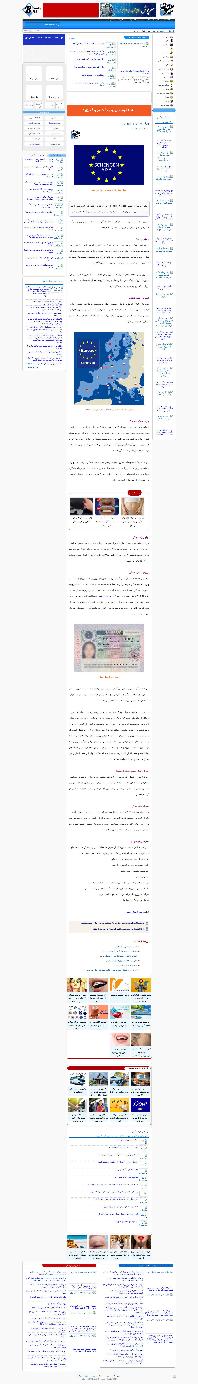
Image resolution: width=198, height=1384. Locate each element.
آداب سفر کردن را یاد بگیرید (126, 947)
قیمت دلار (56, 128)
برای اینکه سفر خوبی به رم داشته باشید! (89, 67)
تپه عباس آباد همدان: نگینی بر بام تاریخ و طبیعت (164, 264)
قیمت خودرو (56, 118)
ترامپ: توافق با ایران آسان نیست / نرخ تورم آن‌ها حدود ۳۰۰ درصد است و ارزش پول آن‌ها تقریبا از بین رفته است (123, 1309)
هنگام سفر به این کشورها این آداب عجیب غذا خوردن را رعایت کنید (112, 1184)
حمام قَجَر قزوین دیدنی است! (127, 1140)
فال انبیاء (34, 78)
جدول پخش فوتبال (33, 133)
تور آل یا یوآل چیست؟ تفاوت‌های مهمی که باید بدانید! (118, 1155)
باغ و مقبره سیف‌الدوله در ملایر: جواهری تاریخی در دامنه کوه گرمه (164, 192)
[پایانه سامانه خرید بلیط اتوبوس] (109, 110)
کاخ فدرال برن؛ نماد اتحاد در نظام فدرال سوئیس (164, 168)
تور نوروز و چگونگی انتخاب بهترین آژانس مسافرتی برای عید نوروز (111, 970)
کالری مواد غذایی (34, 128)
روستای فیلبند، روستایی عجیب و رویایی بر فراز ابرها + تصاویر (114, 1192)
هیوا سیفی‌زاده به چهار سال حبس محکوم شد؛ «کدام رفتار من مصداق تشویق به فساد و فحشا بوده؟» (46, 1279)
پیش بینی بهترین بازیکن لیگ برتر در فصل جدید (44, 363)
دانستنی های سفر (158, 31)
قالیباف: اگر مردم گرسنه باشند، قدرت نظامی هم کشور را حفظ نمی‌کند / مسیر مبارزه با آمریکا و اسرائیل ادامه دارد (44, 321)
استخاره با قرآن (54, 97)
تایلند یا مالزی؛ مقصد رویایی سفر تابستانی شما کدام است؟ (164, 310)
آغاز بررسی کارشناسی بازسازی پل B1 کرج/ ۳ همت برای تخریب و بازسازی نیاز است (44, 359)
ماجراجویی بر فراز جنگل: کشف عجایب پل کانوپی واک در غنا (164, 408)
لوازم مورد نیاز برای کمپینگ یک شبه (90, 59)
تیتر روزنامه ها (55, 144)
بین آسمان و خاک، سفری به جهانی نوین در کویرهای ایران (116, 1199)
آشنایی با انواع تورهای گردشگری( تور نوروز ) (120, 951)
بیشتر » (72, 38)
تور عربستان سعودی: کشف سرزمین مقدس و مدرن (164, 240)
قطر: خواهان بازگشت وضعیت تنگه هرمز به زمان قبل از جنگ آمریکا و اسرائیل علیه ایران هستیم (124, 1338)
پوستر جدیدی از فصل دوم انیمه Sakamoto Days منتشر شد (84, 1350)
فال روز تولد (39, 105)
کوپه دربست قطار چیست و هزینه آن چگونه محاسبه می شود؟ (39, 183)
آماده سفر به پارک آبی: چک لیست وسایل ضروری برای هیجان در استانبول (164, 335)
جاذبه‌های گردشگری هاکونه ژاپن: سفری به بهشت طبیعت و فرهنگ (164, 216)
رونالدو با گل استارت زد (57, 1303)
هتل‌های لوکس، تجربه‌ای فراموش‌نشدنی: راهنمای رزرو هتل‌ (39, 198)
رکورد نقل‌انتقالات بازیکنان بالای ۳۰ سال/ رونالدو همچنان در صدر (46, 302)
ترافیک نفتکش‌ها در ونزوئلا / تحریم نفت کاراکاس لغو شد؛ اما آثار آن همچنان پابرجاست (123, 1285)
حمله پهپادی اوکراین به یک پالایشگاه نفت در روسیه (124, 1303)
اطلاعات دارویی (34, 118)
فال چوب (49, 105)
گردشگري (170, 31)
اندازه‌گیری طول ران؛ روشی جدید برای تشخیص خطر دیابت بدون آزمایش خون (48, 1365)
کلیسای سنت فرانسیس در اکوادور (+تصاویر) (121, 1207)
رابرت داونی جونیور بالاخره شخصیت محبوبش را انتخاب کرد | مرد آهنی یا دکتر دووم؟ (48, 1273)
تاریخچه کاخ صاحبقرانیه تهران (126, 1221)
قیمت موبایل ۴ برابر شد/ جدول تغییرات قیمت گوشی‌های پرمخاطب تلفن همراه (125, 1292)
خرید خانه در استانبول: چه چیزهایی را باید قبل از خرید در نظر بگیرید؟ (39, 236)
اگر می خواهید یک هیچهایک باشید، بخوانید (121, 961)
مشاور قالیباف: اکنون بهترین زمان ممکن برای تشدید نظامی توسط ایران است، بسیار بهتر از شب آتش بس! (159, 1312)
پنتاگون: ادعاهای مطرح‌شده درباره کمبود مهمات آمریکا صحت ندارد (46, 308)
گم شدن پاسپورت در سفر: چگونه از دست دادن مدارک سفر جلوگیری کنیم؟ (38, 221)
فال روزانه (34, 97)
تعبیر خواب (28, 105)
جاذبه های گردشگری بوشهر (127, 1169)
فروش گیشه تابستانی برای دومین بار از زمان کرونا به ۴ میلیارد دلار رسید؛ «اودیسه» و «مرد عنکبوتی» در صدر (82, 1328)
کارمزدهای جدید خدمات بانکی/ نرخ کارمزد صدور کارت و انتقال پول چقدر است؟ (124, 1345)
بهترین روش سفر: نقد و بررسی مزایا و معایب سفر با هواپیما (38, 160)
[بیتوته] (32, 16)
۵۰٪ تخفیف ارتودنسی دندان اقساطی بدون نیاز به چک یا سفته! (118, 929)
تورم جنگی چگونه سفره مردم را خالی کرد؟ (126, 1350)
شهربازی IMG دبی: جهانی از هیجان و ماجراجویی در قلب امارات (164, 143)
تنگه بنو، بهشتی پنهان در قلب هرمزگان (164, 287)
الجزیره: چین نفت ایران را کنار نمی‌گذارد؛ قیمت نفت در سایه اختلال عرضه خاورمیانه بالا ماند (44, 329)
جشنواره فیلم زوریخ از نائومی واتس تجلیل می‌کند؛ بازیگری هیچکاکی (82, 1307)
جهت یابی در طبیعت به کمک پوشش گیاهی (88, 43)
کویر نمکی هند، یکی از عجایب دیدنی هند (123, 1147)
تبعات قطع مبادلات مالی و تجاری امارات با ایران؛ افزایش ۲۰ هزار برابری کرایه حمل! (124, 1355)
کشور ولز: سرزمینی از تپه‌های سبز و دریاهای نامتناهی (117, 1214)
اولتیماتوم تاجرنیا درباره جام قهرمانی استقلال (48, 1307)
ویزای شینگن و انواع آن (136, 123)
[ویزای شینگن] (109, 165)
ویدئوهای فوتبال (34, 123)
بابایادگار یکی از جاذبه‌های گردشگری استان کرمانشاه (118, 1162)
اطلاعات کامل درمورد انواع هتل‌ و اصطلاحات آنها (118, 956)
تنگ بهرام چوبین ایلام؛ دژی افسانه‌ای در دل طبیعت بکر (164, 360)
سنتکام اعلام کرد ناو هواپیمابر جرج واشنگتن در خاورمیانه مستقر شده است (125, 1279)
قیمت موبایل (55, 133)
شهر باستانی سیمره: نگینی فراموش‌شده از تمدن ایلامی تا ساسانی (164, 432)
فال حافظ (54, 78)
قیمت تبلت (56, 139)
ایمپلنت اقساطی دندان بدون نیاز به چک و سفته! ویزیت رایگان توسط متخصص (112, 923)
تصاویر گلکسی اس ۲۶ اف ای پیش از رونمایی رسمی (46, 1341)
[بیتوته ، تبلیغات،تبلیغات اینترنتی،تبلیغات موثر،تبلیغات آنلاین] (71, 10)
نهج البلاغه (36, 139)
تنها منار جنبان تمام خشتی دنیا (126, 1177)
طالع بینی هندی (59, 105)
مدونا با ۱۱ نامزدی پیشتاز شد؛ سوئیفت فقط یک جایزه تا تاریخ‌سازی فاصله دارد (48, 1285)
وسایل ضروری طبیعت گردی (93, 75)
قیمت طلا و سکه (54, 123)
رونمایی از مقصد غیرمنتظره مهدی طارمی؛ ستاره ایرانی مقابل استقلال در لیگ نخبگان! (47, 1323)
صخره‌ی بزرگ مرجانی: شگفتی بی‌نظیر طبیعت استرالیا (164, 384)
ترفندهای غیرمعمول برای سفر (125, 965)
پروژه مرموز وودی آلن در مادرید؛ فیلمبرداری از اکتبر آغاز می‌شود (83, 1286)
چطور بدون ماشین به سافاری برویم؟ (39, 212)
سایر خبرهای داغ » (31, 367)
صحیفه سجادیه (34, 144)
